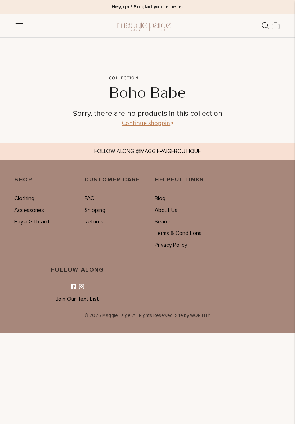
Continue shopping (147, 123)
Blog (160, 198)
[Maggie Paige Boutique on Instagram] (81, 287)
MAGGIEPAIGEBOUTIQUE (170, 151)
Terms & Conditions (178, 233)
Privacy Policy (171, 245)
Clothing (24, 198)
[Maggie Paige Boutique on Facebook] (73, 287)
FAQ (90, 198)
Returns (94, 222)
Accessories (29, 210)
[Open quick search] (265, 26)
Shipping (95, 210)
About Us (166, 210)
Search (163, 222)
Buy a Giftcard (31, 222)
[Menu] (19, 26)
